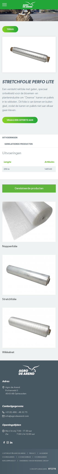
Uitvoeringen (9, 138)
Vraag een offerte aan (20, 120)
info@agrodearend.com (17, 416)
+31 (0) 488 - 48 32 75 (16, 412)
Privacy (32, 453)
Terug (10, 29)
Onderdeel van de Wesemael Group (33, 461)
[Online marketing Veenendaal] (52, 470)
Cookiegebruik (24, 457)
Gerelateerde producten (18, 144)
